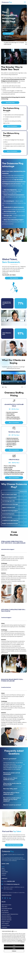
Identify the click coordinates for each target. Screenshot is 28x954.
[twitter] (8, 898)
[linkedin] (10, 898)
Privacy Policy (5, 892)
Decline (14, 948)
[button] (25, 2)
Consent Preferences (6, 895)
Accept (14, 945)
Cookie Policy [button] (19, 940)
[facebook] (3, 898)
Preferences (14, 951)
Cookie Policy (21, 892)
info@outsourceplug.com (13, 884)
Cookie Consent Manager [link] (6, 931)
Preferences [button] (22, 941)
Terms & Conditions (13, 892)
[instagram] (5, 898)
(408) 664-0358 (11, 881)
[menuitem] (14, 867)
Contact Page (19, 764)
